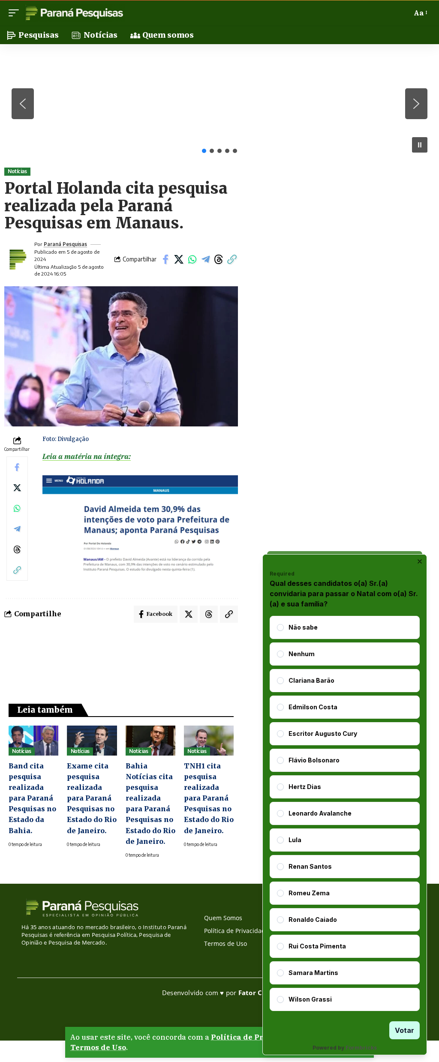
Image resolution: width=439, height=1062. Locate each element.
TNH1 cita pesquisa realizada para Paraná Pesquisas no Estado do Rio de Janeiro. (209, 798)
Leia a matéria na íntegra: (86, 456)
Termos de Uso (98, 1047)
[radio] (280, 627)
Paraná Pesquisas (65, 244)
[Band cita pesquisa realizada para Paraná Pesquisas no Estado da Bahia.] (33, 741)
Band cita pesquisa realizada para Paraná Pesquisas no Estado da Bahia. (32, 798)
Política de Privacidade (256, 1037)
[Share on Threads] (219, 259)
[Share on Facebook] (165, 259)
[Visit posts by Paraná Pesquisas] (17, 259)
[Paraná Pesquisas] (74, 13)
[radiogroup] (345, 813)
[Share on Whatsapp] (192, 259)
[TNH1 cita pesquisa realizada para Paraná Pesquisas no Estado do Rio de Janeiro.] (209, 741)
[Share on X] (179, 259)
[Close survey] (420, 561)
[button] (16, 13)
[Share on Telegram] (205, 259)
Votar (404, 1030)
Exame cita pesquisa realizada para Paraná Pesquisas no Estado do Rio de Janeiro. (92, 798)
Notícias (17, 171)
